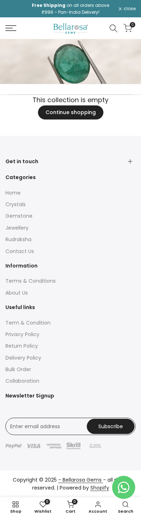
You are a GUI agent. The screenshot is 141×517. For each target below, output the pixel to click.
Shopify (99, 487)
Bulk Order (18, 369)
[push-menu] (10, 28)
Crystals (15, 204)
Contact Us (19, 251)
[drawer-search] (114, 28)
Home (13, 192)
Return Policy (21, 345)
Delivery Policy (23, 357)
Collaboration (22, 381)
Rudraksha (18, 239)
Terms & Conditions (30, 280)
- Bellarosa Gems (80, 479)
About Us (16, 292)
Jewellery (17, 227)
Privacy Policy (22, 334)
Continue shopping (71, 112)
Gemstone (19, 216)
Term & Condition (28, 322)
